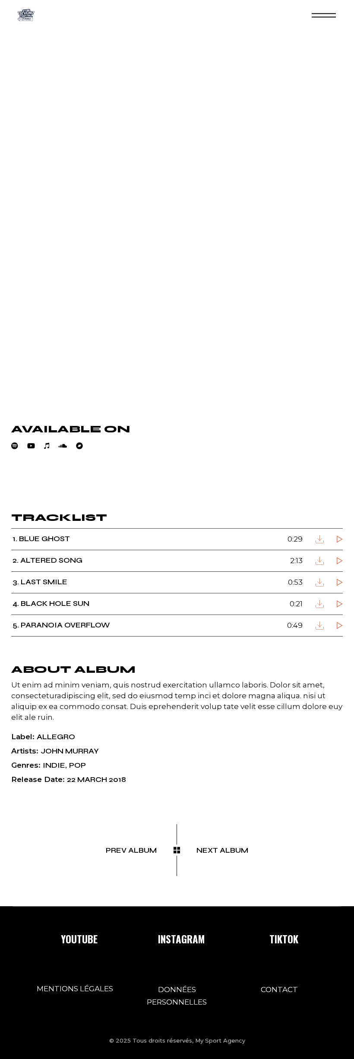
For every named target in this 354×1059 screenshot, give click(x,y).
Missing (57, 482)
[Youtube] (35, 445)
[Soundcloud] (67, 445)
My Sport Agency (220, 1040)
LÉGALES (96, 988)
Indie (54, 765)
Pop (77, 765)
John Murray (70, 751)
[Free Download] (320, 539)
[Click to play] (340, 539)
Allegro (56, 737)
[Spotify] (19, 445)
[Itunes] (51, 445)
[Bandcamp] (84, 445)
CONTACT (279, 989)
